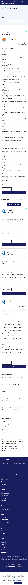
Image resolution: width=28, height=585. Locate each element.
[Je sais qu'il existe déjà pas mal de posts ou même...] (24, 199)
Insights (2, 487)
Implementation (4, 512)
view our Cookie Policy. (16, 580)
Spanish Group (6, 428)
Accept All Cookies (18, 583)
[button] (3, 189)
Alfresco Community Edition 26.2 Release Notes (11, 384)
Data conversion (4, 519)
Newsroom (3, 538)
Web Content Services (11, 184)
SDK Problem (4, 391)
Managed (3, 514)
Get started (21, 1)
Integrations (3, 489)
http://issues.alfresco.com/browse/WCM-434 (12, 268)
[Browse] (3, 17)
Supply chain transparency (13, 568)
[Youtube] (16, 474)
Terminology (3, 498)
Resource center (4, 495)
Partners (3, 533)
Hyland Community (6, 13)
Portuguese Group (6, 426)
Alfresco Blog (5, 380)
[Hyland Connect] (9, 8)
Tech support (3, 552)
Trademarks (19, 566)
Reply (14, 193)
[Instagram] (9, 474)
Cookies (12, 564)
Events (2, 544)
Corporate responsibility (6, 536)
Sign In (22, 13)
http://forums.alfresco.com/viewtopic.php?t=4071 (12, 233)
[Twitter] (6, 474)
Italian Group (5, 430)
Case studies (3, 481)
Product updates (4, 505)
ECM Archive (6, 184)
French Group (5, 424)
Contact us (14, 466)
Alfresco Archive (5, 27)
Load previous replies (14, 204)
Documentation (4, 549)
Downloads (3, 500)
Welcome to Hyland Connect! (9, 446)
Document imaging (5, 522)
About (2, 531)
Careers (2, 528)
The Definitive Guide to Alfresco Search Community (12, 377)
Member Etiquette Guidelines (9, 448)
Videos (2, 503)
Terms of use (18, 564)
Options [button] (26, 27)
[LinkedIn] (13, 474)
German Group (6, 432)
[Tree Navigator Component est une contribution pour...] (26, 199)
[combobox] (14, 21)
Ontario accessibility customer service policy (13, 571)
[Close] (25, 574)
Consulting (3, 517)
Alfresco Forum (5, 394)
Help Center (5, 450)
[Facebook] (2, 474)
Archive (7, 180)
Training (3, 547)
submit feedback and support (8, 3)
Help (17, 13)
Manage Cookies (9, 583)
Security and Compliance (10, 566)
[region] (14, 578)
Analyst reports (4, 484)
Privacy (8, 564)
